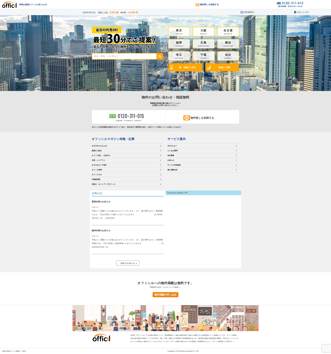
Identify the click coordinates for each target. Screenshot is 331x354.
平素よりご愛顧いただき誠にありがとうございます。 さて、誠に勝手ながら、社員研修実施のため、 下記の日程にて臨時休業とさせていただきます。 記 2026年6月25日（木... (127, 243)
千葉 (204, 56)
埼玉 (179, 56)
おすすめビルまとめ (99, 146)
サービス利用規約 (174, 165)
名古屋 (228, 32)
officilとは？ (172, 146)
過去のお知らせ (128, 263)
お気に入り (302, 12)
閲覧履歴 (249, 12)
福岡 (179, 44)
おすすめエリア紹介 (99, 165)
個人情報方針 (172, 170)
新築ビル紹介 (97, 151)
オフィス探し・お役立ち (101, 155)
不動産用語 (96, 179)
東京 (179, 32)
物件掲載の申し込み (166, 294)
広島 (203, 44)
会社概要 (170, 155)
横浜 (228, 44)
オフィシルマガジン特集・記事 (113, 139)
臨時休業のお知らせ (101, 230)
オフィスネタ (97, 175)
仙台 (228, 56)
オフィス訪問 (97, 170)
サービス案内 (176, 139)
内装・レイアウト (98, 160)
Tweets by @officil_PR (177, 193)
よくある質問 (172, 151)
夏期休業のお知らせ (101, 201)
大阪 (203, 32)
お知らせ (170, 160)
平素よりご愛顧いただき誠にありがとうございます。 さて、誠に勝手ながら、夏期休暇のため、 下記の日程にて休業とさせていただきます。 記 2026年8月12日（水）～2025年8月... (127, 214)
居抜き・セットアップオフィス (103, 184)
